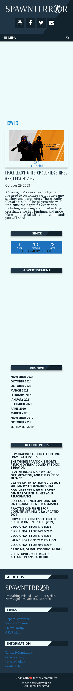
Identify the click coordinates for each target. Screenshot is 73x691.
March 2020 (19, 413)
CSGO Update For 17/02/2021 (32, 527)
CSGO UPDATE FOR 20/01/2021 (32, 545)
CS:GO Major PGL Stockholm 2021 (36, 549)
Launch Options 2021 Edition (33, 540)
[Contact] (51, 23)
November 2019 (22, 418)
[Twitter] (41, 23)
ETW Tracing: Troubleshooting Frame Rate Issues (35, 455)
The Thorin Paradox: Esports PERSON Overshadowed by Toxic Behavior (35, 465)
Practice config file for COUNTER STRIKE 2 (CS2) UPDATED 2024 (36, 176)
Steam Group (14, 628)
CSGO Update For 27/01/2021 (32, 536)
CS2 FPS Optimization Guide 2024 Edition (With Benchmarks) (35, 484)
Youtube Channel (17, 623)
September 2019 (22, 427)
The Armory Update (36, 251)
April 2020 (18, 409)
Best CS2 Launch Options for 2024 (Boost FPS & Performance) (35, 502)
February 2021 (21, 395)
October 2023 (21, 386)
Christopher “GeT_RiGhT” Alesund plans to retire (30, 555)
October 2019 (21, 422)
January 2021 (20, 399)
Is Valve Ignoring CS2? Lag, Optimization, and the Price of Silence (35, 475)
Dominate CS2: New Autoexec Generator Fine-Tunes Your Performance (33, 493)
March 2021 (19, 390)
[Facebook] (30, 23)
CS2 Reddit (13, 632)
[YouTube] (19, 23)
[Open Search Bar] (68, 37)
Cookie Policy (14, 657)
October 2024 (21, 381)
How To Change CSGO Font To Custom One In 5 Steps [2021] (34, 520)
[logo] (27, 590)
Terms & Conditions (19, 653)
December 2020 (21, 404)
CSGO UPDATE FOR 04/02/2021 (32, 531)
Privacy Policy (15, 662)
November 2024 (22, 377)
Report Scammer (17, 619)
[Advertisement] (36, 83)
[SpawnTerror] (36, 9)
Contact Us (12, 666)
